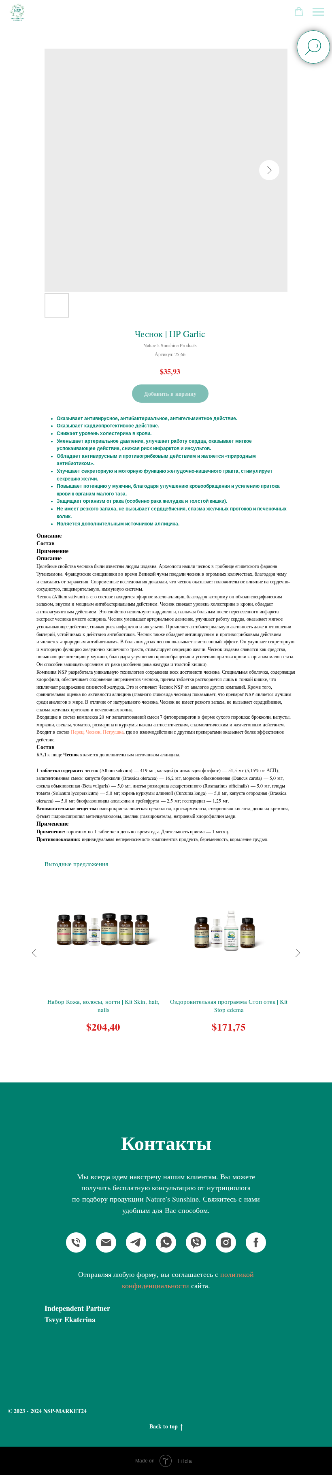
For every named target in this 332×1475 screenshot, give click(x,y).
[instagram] (226, 1242)
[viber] (196, 1242)
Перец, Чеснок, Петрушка (97, 731)
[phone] (76, 1242)
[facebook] (256, 1242)
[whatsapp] (166, 1242)
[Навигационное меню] (318, 12)
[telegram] (136, 1242)
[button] (299, 12)
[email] (106, 1242)
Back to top (163, 1426)
